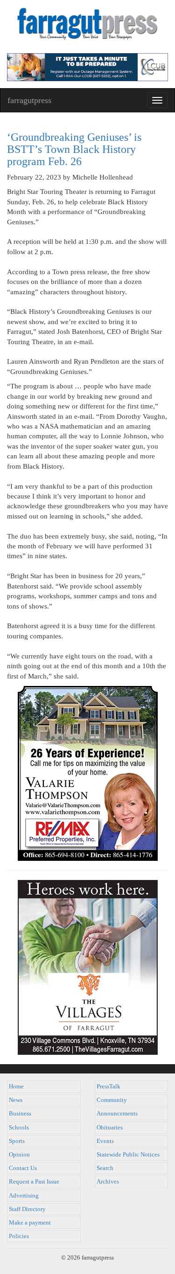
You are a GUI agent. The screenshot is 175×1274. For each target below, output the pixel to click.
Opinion (19, 1154)
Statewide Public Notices (128, 1154)
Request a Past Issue (34, 1181)
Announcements (117, 1113)
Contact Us (23, 1168)
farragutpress (29, 100)
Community (112, 1100)
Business (20, 1113)
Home (16, 1086)
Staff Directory (27, 1209)
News (15, 1100)
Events (105, 1141)
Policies (19, 1236)
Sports (17, 1141)
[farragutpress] (87, 26)
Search (105, 1168)
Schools (19, 1127)
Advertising (24, 1195)
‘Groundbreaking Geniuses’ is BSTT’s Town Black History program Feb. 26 (74, 149)
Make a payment (30, 1222)
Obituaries (110, 1127)
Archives (108, 1181)
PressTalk (108, 1086)
